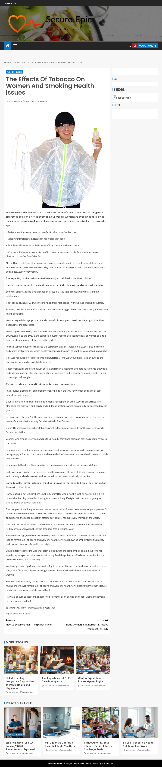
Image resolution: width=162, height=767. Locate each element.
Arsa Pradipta (14, 101)
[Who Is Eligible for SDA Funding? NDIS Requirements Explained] (22, 722)
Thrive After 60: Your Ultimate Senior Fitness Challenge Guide (98, 746)
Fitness (50, 735)
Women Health (14, 72)
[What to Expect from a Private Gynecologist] (93, 660)
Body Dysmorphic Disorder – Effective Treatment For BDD (87, 624)
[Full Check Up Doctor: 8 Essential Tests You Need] (61, 722)
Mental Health (14, 735)
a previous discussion (19, 390)
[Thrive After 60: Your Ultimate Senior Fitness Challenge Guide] (100, 722)
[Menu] (15, 46)
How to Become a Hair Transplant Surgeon (29, 622)
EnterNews (92, 763)
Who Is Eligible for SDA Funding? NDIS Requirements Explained (20, 746)
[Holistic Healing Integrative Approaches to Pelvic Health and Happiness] (21, 660)
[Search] (130, 46)
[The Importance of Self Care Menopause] (57, 660)
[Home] (7, 45)
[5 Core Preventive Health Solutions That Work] (139, 722)
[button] (15, 46)
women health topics (21, 613)
